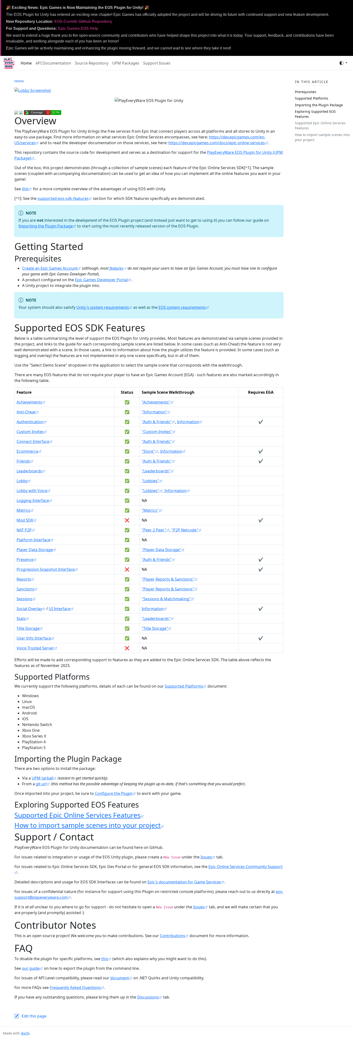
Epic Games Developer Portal (101, 279)
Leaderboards (29, 471)
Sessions (24, 598)
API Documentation (53, 63)
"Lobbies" (150, 480)
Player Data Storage (35, 549)
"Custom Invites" (157, 431)
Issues (206, 857)
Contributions (172, 935)
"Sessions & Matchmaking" (166, 598)
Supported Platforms (184, 686)
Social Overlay (29, 608)
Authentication (30, 421)
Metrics (23, 510)
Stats (21, 618)
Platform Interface (33, 539)
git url (41, 783)
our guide (31, 968)
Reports (24, 579)
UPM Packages (125, 63)
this (25, 188)
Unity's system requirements (102, 307)
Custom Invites (30, 431)
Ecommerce (27, 451)
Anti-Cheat (26, 412)
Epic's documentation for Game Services (184, 882)
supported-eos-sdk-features (63, 198)
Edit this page (34, 1016)
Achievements (29, 402)
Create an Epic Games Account (50, 268)
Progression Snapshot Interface (46, 569)
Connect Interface (33, 441)
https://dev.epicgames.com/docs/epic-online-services (216, 142)
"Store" (148, 451)
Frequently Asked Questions (75, 987)
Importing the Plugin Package (45, 226)
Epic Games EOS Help (78, 28)
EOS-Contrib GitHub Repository (83, 21)
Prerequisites (305, 91)
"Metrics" (150, 510)
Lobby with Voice (32, 490)
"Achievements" (156, 402)
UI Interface (59, 608)
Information (188, 421)
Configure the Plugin (114, 793)
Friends (23, 461)
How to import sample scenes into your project (87, 825)
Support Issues (156, 63)
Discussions (148, 997)
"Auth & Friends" (157, 421)
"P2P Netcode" (184, 530)
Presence (25, 559)
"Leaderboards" (156, 471)
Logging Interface (33, 500)
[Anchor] (67, 258)
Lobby (22, 480)
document (119, 978)
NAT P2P (24, 530)
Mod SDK (25, 520)
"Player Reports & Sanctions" (168, 579)
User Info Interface (34, 638)
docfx (25, 1033)
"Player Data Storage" (161, 549)
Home (26, 63)
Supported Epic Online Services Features (77, 815)
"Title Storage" (155, 628)
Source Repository (91, 63)
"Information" (154, 412)
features (116, 268)
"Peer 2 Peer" (154, 530)
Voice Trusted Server (35, 648)
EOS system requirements (182, 307)
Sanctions (25, 589)
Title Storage (28, 628)
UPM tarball (42, 778)
